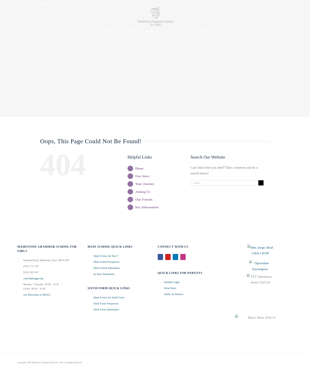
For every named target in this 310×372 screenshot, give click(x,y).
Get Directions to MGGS (36, 294)
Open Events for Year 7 (106, 256)
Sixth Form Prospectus (105, 303)
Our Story (142, 176)
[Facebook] (160, 257)
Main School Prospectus (106, 262)
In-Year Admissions (103, 274)
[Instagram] (183, 257)
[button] (218, 31)
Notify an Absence (173, 294)
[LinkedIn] (175, 257)
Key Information (147, 207)
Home (139, 168)
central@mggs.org (33, 278)
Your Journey (144, 184)
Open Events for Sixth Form (109, 297)
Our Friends (143, 199)
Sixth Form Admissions (106, 309)
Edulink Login (172, 282)
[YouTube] (168, 257)
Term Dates (170, 288)
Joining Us (142, 192)
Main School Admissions (106, 268)
